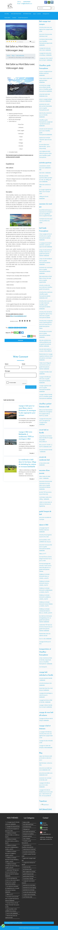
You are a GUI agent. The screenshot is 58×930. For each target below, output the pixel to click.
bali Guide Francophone (29, 831)
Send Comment (31, 387)
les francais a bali (27, 869)
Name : (7, 364)
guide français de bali (28, 874)
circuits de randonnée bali (29, 892)
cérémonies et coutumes (29, 849)
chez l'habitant (26, 838)
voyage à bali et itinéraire (29, 894)
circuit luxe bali (26, 867)
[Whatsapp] (31, 337)
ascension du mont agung (29, 887)
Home (8, 55)
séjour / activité (37, 13)
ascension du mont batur (29, 885)
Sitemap (7, 922)
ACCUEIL (7, 13)
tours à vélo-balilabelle (12, 913)
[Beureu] (28, 337)
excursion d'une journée (29, 851)
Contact (14, 17)
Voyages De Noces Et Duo (13, 826)
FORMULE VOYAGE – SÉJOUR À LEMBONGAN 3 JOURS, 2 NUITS (11, 847)
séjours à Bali (26, 822)
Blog (13, 55)
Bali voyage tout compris (29, 871)
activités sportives (27, 836)
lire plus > (32, 425)
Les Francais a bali (27, 897)
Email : (24, 364)
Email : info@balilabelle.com (24, 3)
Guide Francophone (23, 17)
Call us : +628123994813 (23, 1)
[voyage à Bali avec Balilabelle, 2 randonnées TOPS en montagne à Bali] (11, 442)
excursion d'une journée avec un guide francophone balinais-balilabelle (12, 898)
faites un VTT (9, 894)
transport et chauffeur (28, 834)
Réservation (7, 17)
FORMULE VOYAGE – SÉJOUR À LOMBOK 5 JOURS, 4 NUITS (11, 853)
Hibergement (46, 13)
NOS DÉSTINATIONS (16, 13)
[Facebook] (45, 3)
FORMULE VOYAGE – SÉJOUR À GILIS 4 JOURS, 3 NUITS (12, 841)
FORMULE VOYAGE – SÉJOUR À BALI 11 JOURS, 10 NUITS (12, 835)
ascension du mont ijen (28, 890)
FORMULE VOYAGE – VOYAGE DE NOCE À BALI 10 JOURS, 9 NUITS (12, 865)
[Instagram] (52, 3)
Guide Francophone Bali (16, 922)
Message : (7, 371)
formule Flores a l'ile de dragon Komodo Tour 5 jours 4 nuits (12, 904)
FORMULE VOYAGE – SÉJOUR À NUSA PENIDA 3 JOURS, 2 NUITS (12, 859)
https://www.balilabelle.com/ (18, 316)
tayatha (37, 927)
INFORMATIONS (27, 13)
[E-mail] (34, 337)
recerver (20, 340)
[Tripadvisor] (48, 3)
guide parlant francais (28, 876)
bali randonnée (20, 55)
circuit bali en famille (28, 878)
